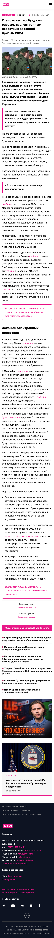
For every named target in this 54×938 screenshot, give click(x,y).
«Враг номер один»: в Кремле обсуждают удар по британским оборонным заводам (26, 639)
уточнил (10, 271)
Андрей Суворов (27, 613)
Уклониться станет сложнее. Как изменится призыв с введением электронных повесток (25, 312)
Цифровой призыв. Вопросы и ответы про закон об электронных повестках (26, 590)
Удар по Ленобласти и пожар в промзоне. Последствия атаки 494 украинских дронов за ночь (27, 671)
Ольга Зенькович (27, 604)
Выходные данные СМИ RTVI (14, 806)
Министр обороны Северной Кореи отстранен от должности (23, 648)
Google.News (10, 879)
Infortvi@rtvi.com (32, 850)
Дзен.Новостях (14, 876)
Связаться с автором (27, 607)
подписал (27, 343)
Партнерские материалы (14, 863)
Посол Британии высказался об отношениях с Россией (21, 691)
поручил (42, 397)
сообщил (34, 256)
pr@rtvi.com (24, 857)
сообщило (7, 204)
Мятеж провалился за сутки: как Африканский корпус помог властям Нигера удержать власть (22, 659)
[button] (51, 4)
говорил (6, 289)
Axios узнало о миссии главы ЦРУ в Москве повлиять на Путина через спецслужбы (26, 783)
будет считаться (11, 417)
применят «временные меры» (22, 536)
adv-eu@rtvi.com (25, 860)
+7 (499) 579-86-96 (15, 847)
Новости (22, 15)
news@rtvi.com (25, 854)
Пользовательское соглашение (16, 810)
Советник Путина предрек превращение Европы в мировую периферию (26, 681)
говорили (22, 371)
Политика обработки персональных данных (21, 814)
